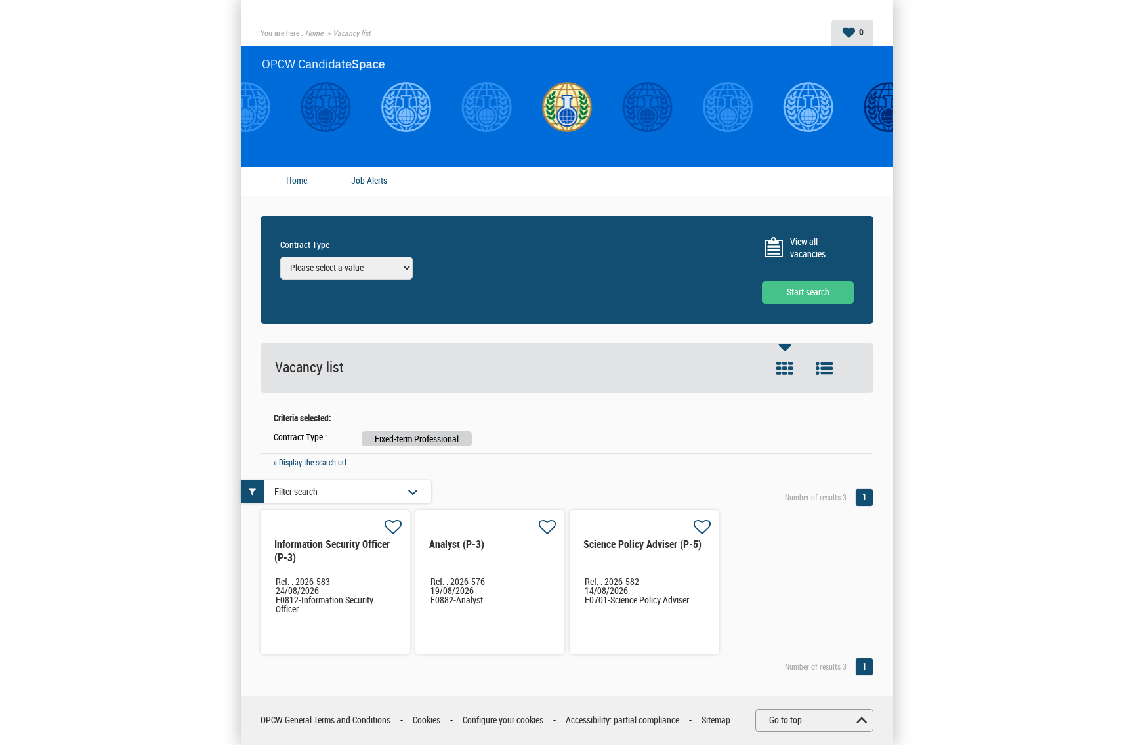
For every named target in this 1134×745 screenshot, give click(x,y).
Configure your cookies (503, 720)
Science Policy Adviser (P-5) (642, 544)
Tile (785, 368)
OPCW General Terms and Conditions (325, 720)
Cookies (426, 720)
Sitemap (716, 720)
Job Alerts (369, 181)
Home (314, 33)
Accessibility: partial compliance (622, 720)
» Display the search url (310, 462)
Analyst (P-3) (456, 544)
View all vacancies (808, 248)
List (824, 368)
